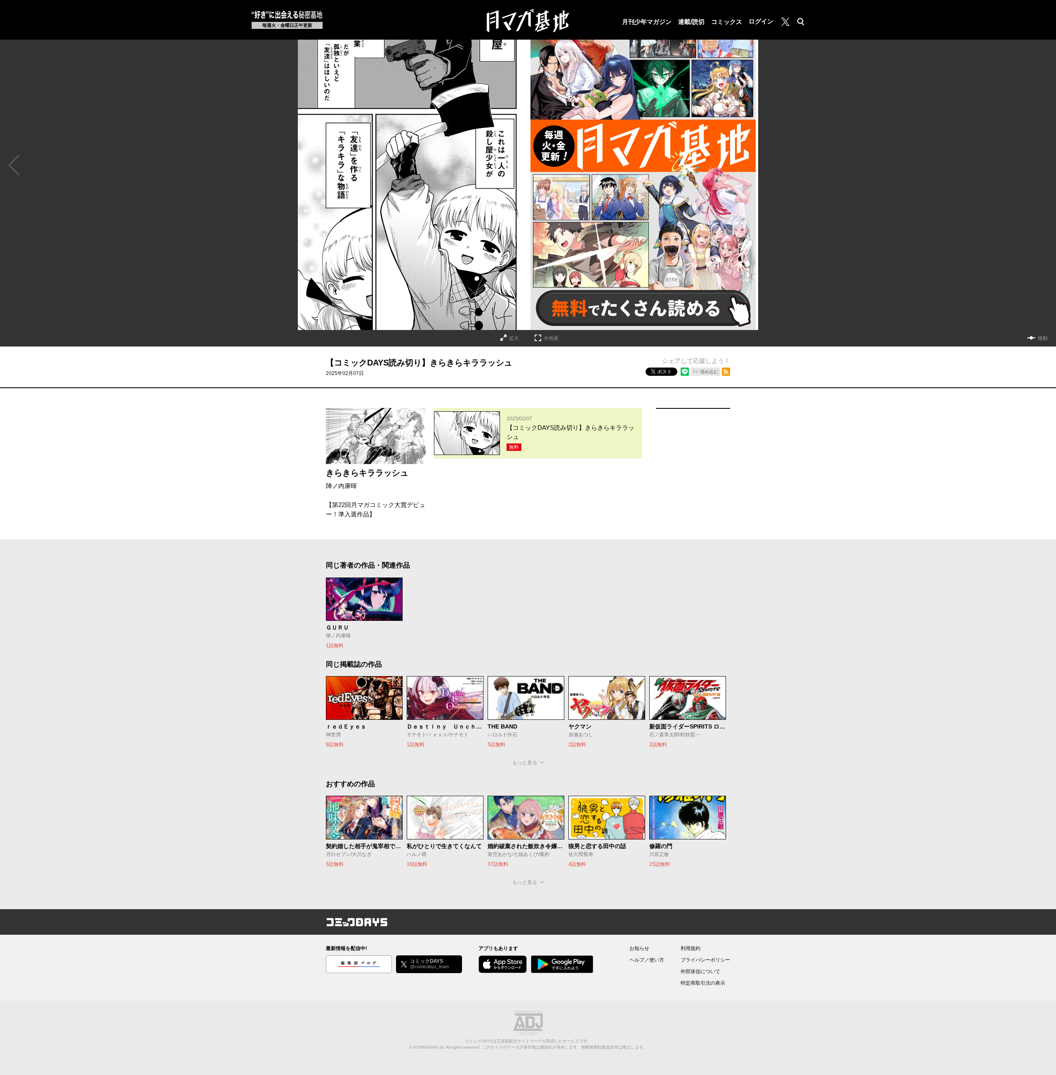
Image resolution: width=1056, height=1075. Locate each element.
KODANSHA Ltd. (429, 1047)
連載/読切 (691, 21)
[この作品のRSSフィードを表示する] (726, 372)
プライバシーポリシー (705, 960)
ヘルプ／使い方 (646, 960)
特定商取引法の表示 (703, 983)
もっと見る (524, 763)
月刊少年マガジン (647, 21)
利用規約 (690, 948)
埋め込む (709, 371)
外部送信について (700, 971)
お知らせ (639, 948)
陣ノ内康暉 (341, 485)
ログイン (761, 21)
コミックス (726, 21)
